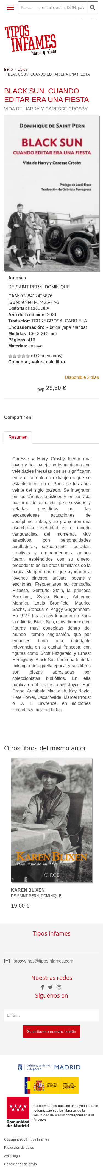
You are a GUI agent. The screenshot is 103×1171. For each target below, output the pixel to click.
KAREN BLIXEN (28, 890)
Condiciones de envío (20, 1164)
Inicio (8, 69)
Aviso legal (12, 1156)
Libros (22, 69)
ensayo (35, 346)
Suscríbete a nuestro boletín (51, 1031)
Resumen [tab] (18, 437)
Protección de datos (19, 1148)
